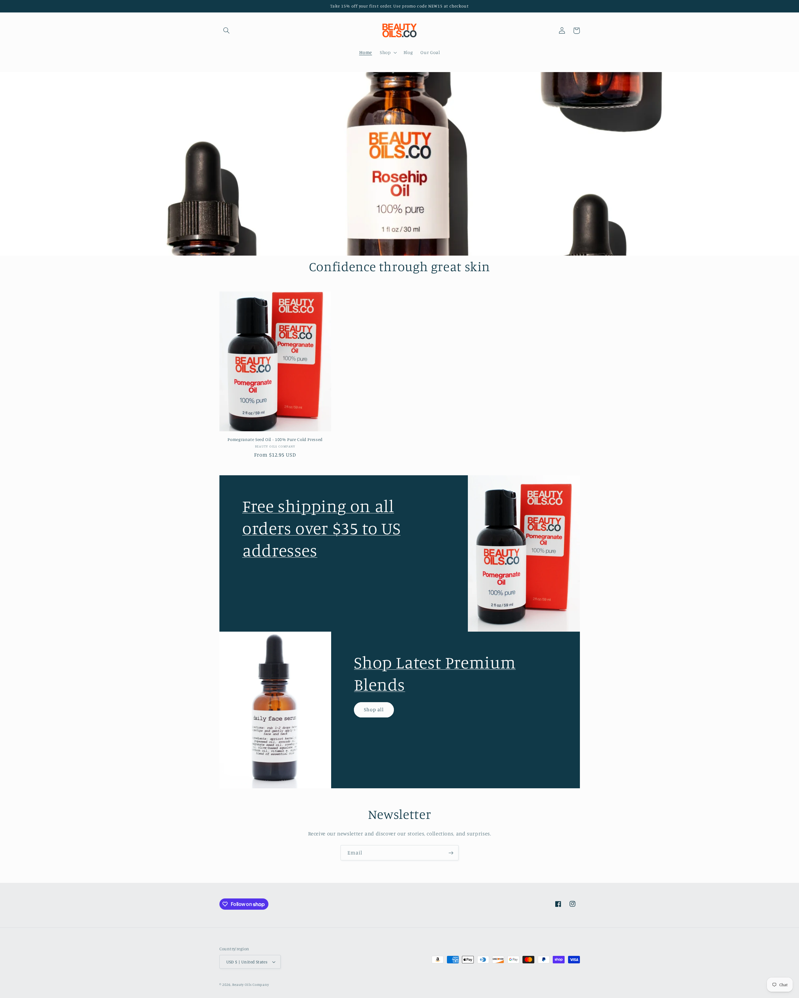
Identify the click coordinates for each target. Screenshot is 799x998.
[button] (226, 30)
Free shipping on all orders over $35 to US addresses (321, 527)
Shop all (374, 709)
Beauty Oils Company (250, 984)
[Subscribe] (451, 852)
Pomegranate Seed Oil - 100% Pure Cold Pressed (275, 439)
